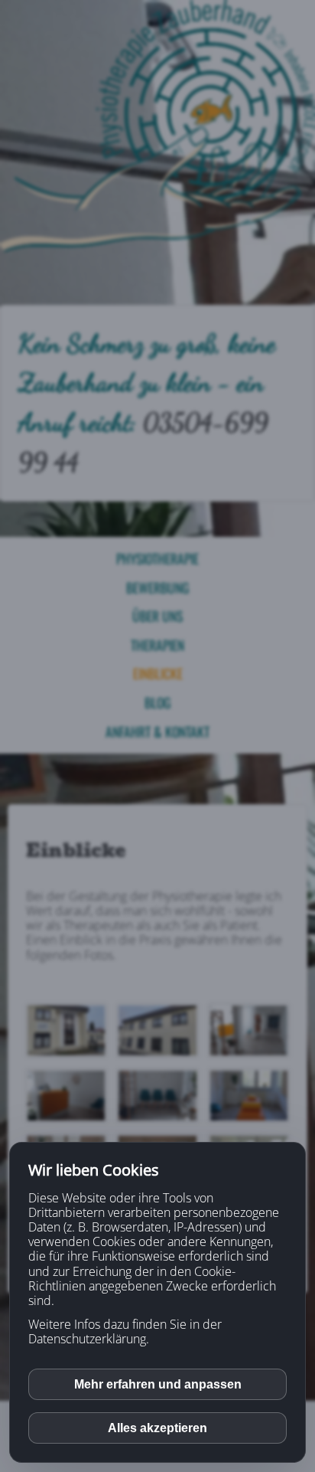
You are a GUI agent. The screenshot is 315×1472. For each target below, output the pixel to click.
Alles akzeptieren (157, 1427)
